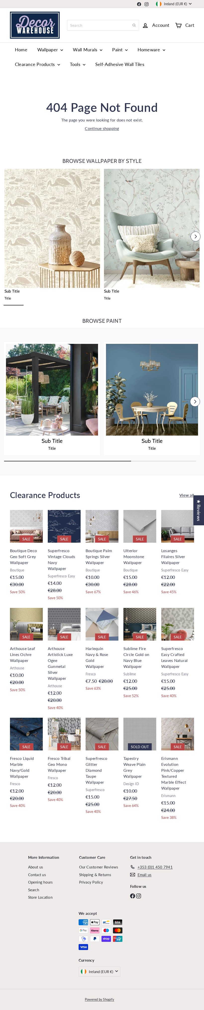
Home (21, 49)
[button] (8, 236)
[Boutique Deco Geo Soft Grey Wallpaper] (26, 554)
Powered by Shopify (99, 999)
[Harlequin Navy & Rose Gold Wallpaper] (102, 652)
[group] (52, 235)
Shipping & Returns (95, 874)
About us (35, 867)
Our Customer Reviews (98, 867)
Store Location (40, 897)
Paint (118, 49)
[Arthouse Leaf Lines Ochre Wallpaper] (26, 652)
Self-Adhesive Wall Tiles (119, 64)
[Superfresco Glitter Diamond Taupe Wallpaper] (102, 768)
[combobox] (103, 25)
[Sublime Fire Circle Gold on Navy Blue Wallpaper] (139, 655)
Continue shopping (102, 128)
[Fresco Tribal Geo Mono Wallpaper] (64, 762)
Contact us (37, 874)
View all (186, 495)
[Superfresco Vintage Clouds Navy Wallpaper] (64, 557)
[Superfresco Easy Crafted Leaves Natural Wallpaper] (177, 655)
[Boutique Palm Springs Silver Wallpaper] (102, 554)
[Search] (134, 25)
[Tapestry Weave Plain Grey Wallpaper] (139, 765)
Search (33, 890)
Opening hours (40, 882)
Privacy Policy (91, 882)
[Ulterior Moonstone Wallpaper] (139, 554)
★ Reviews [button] (199, 510)
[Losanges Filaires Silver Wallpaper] (177, 554)
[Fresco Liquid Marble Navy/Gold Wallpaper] (26, 765)
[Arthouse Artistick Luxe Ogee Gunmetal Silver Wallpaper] (64, 661)
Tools (76, 64)
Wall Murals (86, 49)
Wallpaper (48, 49)
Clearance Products (35, 64)
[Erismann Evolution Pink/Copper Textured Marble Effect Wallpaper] (177, 771)
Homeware (149, 49)
